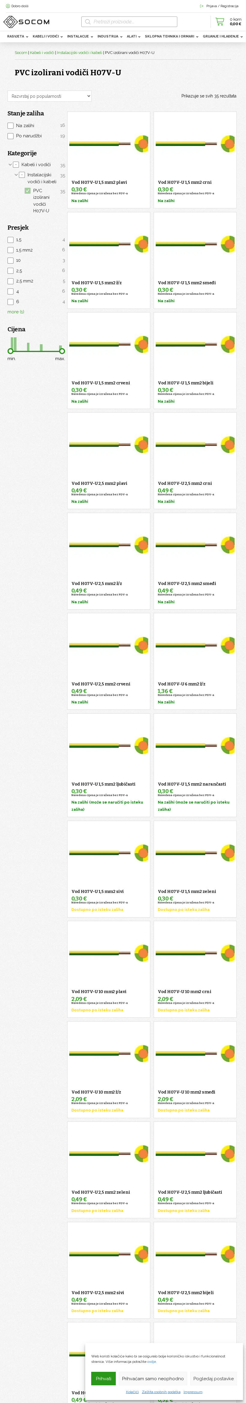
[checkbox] (36, 125)
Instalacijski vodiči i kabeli (79, 52)
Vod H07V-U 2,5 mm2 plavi (99, 483)
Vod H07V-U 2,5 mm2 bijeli (186, 1292)
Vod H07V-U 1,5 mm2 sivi (97, 891)
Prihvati (103, 1378)
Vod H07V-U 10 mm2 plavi (99, 991)
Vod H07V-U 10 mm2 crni (184, 991)
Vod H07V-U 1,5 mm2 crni (185, 182)
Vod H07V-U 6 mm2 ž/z (181, 684)
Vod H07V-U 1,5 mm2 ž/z (96, 282)
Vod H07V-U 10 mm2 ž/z (96, 1092)
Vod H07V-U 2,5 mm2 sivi (97, 1292)
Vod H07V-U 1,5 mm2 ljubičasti (103, 784)
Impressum (193, 1392)
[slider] (11, 351)
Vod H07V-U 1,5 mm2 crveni (100, 383)
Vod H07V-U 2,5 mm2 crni (185, 483)
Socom (21, 52)
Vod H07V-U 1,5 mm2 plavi (99, 182)
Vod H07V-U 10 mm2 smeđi (186, 1092)
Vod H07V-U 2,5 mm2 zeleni (100, 1192)
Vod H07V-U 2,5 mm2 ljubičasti (190, 1192)
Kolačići (132, 1392)
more (16, 312)
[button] (227, 22)
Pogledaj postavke (214, 1378)
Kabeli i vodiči (42, 52)
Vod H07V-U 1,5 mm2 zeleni (187, 891)
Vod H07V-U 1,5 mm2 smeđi (187, 282)
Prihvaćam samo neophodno (153, 1378)
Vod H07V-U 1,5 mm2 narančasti (192, 784)
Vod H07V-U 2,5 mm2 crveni (100, 684)
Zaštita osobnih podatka (161, 1392)
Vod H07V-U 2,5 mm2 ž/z (96, 583)
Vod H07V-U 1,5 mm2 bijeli (186, 383)
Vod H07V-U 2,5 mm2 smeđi (187, 583)
